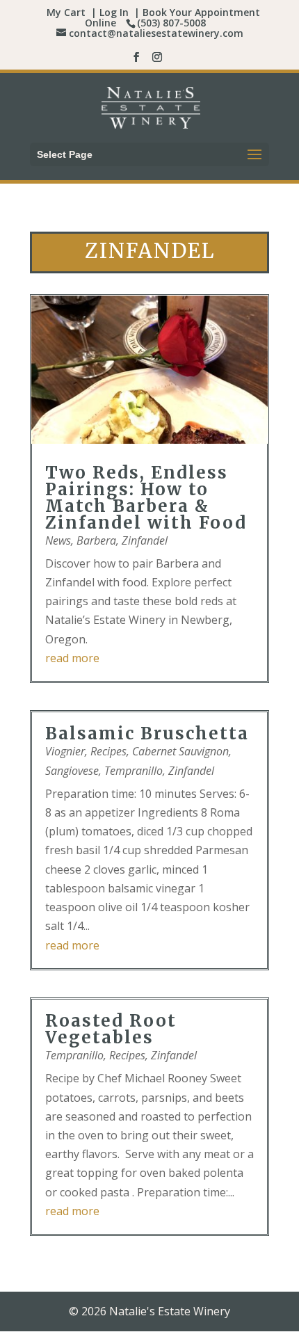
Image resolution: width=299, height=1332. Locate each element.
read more (72, 658)
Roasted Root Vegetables (111, 1029)
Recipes (108, 751)
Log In (114, 12)
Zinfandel (145, 540)
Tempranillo (133, 770)
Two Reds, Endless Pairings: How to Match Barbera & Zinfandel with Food (146, 497)
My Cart (66, 12)
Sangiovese (72, 770)
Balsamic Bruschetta (147, 733)
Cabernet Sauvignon (180, 751)
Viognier (65, 751)
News (58, 540)
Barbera (96, 540)
